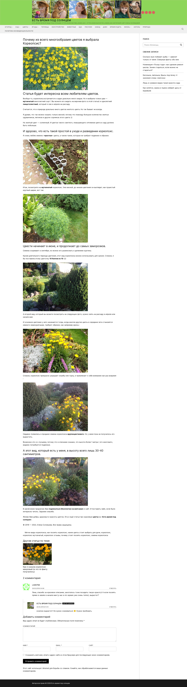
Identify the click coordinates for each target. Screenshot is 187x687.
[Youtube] (142, 12)
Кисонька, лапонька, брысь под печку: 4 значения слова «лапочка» (160, 76)
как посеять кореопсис (57, 532)
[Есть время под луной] (153, 12)
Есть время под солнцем (51, 20)
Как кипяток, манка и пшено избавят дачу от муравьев (162, 89)
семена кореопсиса (99, 535)
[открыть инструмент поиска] (183, 29)
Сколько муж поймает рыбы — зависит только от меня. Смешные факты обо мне (161, 58)
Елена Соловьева (44, 525)
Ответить (112, 588)
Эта (66, 517)
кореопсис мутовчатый (33, 535)
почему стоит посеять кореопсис (75, 535)
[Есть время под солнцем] (149, 12)
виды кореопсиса (38, 532)
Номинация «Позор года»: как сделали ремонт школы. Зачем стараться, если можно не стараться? (163, 67)
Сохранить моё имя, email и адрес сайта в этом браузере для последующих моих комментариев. (67, 655)
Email (59, 645)
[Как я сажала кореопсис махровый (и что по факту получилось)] (37, 554)
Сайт (91, 645)
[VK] (146, 12)
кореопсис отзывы (52, 535)
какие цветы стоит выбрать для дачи (84, 532)
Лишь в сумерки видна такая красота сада (161, 83)
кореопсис (105, 532)
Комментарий (29, 626)
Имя (25, 645)
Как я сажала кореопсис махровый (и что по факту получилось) (35, 569)
